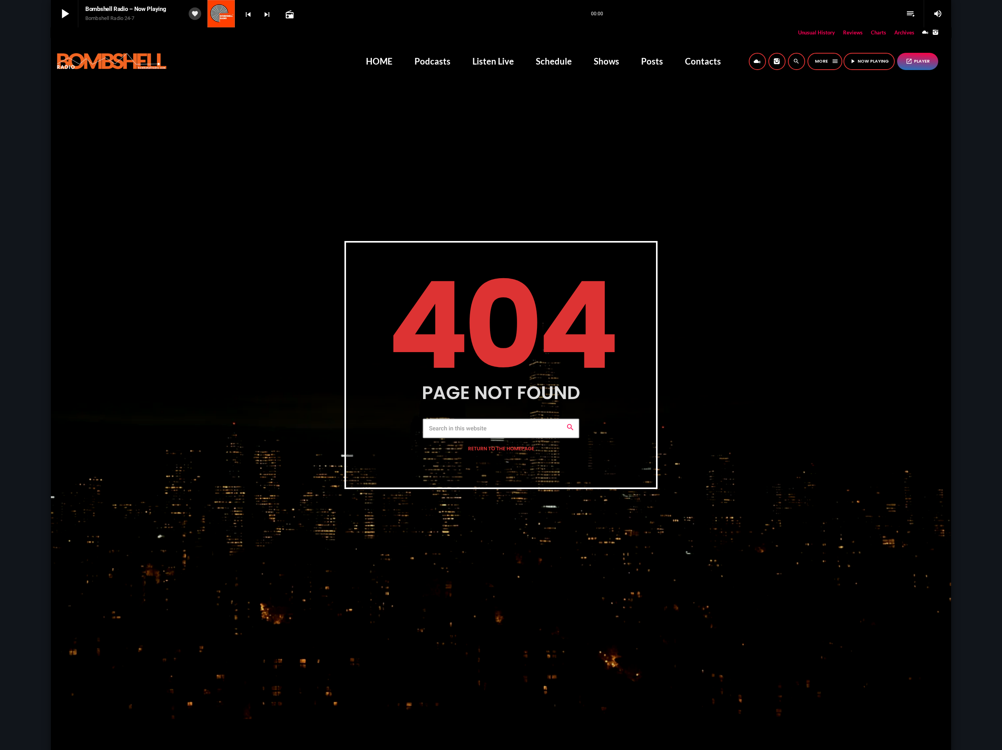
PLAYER (918, 61)
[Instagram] (935, 33)
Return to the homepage (501, 449)
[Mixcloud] (925, 33)
